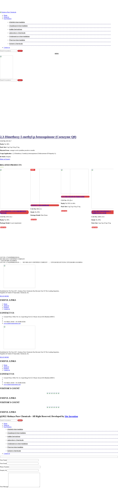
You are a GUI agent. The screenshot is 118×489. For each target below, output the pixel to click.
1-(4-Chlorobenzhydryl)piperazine (72, 196)
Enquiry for (3, 470)
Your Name (3, 460)
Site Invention (71, 416)
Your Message (4, 486)
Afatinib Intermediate (17, 22)
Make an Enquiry (5, 159)
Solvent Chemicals (16, 44)
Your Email (3, 463)
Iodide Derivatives (15, 29)
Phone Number (4, 467)
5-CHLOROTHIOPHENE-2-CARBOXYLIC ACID (101, 212)
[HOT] (50, 202)
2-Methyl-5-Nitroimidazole (40, 205)
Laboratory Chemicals (17, 33)
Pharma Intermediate (17, 40)
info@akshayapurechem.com (12, 318)
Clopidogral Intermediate (18, 26)
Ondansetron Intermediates (19, 36)
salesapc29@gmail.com (10, 320)
